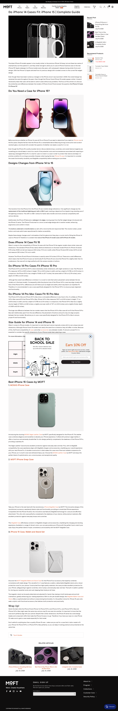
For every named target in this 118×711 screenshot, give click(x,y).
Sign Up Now (75, 362)
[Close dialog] (90, 336)
